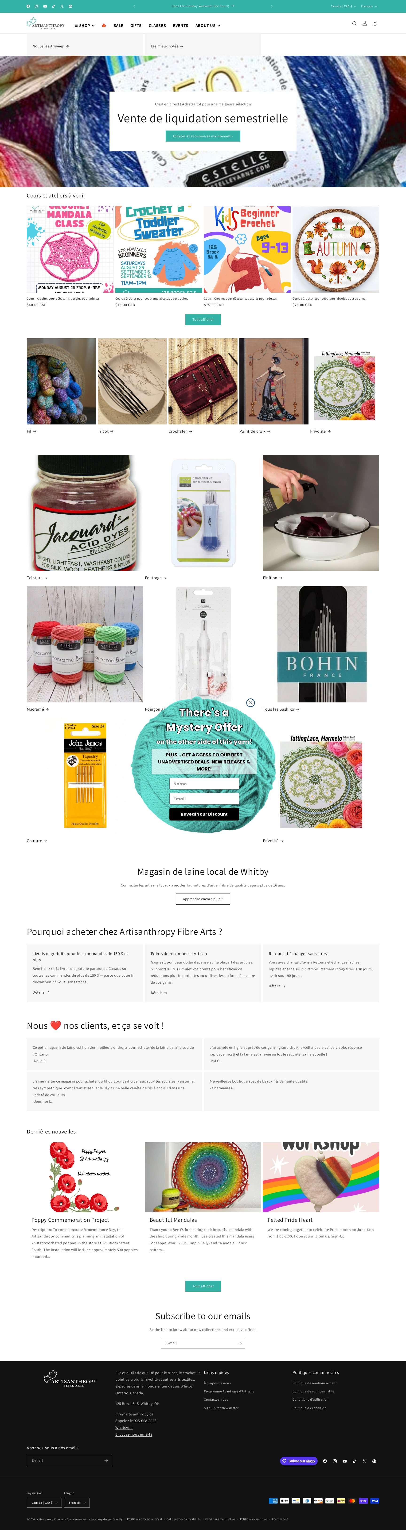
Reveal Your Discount (204, 814)
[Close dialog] (250, 703)
